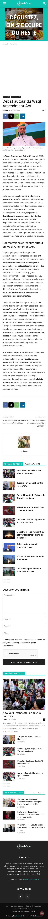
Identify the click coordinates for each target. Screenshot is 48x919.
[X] (11, 116)
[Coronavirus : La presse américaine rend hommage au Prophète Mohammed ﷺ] (9, 802)
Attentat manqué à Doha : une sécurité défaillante (13, 421)
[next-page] (8, 581)
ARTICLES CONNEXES (13, 464)
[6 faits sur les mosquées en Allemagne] (9, 559)
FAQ (7, 906)
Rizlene (7, 110)
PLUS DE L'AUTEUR (32, 464)
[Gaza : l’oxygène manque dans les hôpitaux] (9, 571)
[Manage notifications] (42, 913)
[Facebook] (5, 116)
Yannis (5, 719)
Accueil (5, 44)
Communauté (16, 97)
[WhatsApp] (16, 116)
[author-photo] (24, 448)
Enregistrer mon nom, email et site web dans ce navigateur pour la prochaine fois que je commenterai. (24, 642)
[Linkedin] (22, 116)
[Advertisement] (24, 71)
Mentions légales (17, 906)
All (33, 793)
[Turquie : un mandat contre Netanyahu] (9, 486)
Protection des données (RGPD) (24, 911)
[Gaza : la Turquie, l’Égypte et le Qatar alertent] (9, 522)
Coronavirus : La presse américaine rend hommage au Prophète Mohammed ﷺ (29, 801)
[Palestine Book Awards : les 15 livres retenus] (9, 510)
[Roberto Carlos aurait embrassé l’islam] (9, 547)
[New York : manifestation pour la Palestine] (9, 473)
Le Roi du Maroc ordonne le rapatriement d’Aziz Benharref (34, 423)
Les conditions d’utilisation (23, 909)
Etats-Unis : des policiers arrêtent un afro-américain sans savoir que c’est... (31, 814)
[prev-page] (4, 581)
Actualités (13, 44)
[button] (44, 3)
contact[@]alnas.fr (31, 879)
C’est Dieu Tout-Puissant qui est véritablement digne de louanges (31, 535)
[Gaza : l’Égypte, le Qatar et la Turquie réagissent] (9, 498)
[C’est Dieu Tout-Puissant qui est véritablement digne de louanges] (9, 534)
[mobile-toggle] (4, 3)
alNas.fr (18, 916)
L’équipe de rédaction (33, 906)
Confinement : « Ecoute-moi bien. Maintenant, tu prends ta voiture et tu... (31, 827)
